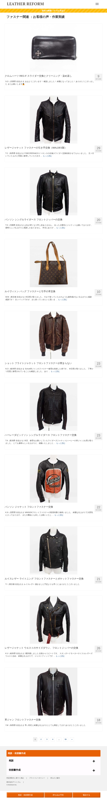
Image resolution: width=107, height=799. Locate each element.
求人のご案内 (55, 778)
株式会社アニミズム (14, 782)
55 (66, 739)
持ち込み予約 (58, 795)
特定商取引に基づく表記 (15, 778)
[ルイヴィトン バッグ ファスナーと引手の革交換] (53, 263)
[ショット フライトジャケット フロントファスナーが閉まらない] (53, 335)
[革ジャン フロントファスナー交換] (53, 691)
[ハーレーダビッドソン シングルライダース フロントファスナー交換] (53, 407)
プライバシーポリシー (37, 778)
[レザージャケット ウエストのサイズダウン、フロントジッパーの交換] (53, 620)
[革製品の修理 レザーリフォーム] (44, 4)
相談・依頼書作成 (25, 795)
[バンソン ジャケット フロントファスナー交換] (53, 479)
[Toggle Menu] (97, 4)
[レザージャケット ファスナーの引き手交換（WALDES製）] (53, 120)
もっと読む (47, 156)
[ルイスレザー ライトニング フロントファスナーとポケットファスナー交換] (53, 550)
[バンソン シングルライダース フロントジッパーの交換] (53, 191)
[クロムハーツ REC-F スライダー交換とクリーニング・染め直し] (53, 48)
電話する (86, 795)
